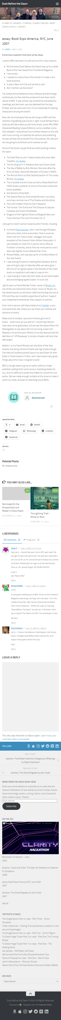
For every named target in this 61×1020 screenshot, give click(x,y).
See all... (5, 903)
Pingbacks (33, 540)
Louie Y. (14, 548)
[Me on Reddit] (47, 746)
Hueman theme (45, 1005)
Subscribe (11, 806)
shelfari (45, 305)
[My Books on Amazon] (28, 746)
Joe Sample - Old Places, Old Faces (18, 951)
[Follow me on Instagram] (38, 746)
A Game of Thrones (11, 23)
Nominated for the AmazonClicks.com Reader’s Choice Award (12, 507)
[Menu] (57, 3)
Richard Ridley (17, 586)
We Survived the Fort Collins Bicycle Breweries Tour (25, 954)
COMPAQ (27, 23)
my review (20, 161)
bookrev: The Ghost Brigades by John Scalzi (21, 892)
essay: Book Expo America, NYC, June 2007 (21, 882)
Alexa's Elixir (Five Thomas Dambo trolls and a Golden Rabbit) (30, 965)
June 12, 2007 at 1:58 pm (36, 628)
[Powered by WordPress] (20, 1005)
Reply (13, 580)
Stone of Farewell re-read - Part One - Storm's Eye (25, 958)
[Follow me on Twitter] (43, 746)
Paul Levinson (22, 229)
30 (57, 491)
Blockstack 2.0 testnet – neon (15, 857)
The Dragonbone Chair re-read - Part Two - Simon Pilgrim (28, 933)
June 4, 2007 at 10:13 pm (31, 548)
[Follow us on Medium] (52, 746)
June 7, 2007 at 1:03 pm (36, 586)
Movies (22, 27)
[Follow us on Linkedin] (57, 746)
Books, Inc (50, 285)
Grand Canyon (40, 23)
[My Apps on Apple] (33, 746)
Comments (13, 540)
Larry (7, 49)
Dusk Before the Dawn (14, 3)
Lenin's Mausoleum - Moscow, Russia (19, 961)
